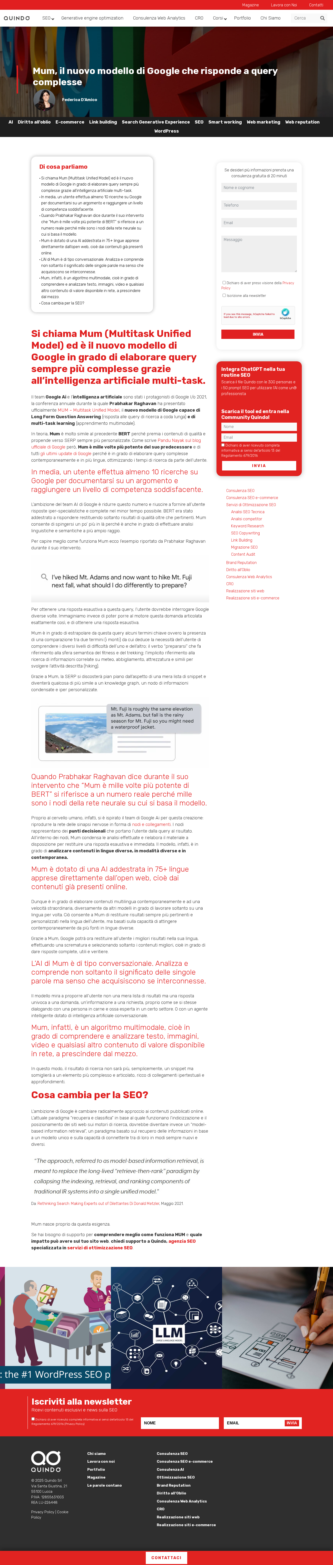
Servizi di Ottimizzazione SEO (251, 504)
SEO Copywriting (245, 533)
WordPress (166, 131)
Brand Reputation (241, 562)
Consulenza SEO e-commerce (252, 497)
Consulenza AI (170, 1469)
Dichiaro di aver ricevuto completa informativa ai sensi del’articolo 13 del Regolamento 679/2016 (251, 450)
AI (11, 122)
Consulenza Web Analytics (249, 576)
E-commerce (70, 122)
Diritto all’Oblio (238, 569)
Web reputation (302, 122)
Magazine (250, 5)
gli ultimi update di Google (65, 453)
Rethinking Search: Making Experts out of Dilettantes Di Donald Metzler (98, 1203)
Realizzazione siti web (245, 591)
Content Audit (243, 554)
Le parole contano (104, 1485)
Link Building (241, 540)
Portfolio (96, 1469)
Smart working (225, 122)
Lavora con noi (101, 1461)
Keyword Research (247, 526)
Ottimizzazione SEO (176, 1477)
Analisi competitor (246, 519)
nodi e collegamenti (151, 824)
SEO (199, 122)
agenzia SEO (182, 1241)
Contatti (316, 5)
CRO (230, 584)
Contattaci (166, 1557)
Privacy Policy (42, 1512)
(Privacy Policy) (270, 456)
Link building (103, 122)
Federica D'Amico (79, 99)
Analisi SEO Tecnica (247, 512)
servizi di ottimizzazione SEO (100, 1248)
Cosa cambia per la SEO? (62, 303)
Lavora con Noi (284, 5)
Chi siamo (96, 1453)
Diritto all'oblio (34, 122)
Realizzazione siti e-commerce (252, 598)
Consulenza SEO (240, 490)
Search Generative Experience (156, 122)
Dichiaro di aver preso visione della (257, 285)
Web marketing (263, 122)
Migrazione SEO (244, 547)
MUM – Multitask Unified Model (88, 410)
